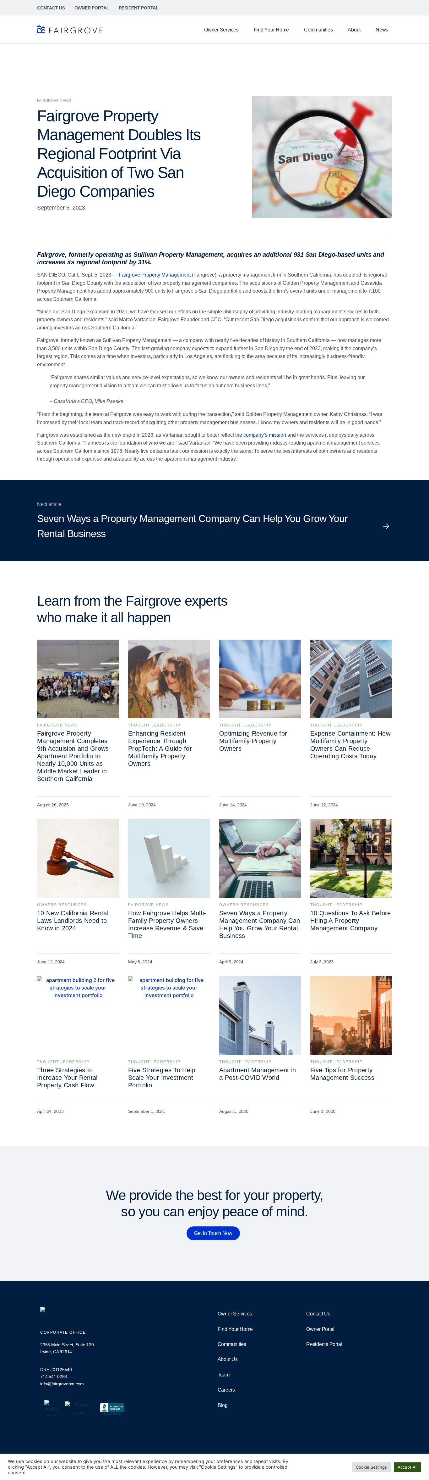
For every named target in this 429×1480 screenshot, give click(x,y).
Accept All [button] (407, 1467)
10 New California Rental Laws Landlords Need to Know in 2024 (72, 921)
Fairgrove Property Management (155, 275)
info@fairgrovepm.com (62, 1383)
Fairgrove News (57, 725)
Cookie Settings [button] (371, 1467)
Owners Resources (62, 905)
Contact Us (51, 7)
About (354, 29)
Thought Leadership (154, 725)
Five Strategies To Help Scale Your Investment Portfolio (161, 1078)
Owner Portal (91, 7)
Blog (223, 1405)
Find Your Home (271, 29)
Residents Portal (324, 1344)
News (382, 29)
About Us (228, 1359)
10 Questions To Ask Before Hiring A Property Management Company (350, 921)
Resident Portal (139, 7)
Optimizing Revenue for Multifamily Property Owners (253, 741)
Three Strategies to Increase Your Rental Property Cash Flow (67, 1078)
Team (224, 1374)
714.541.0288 (53, 1376)
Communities (318, 29)
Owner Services (221, 29)
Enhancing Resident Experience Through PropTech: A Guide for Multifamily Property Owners (160, 748)
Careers (226, 1390)
